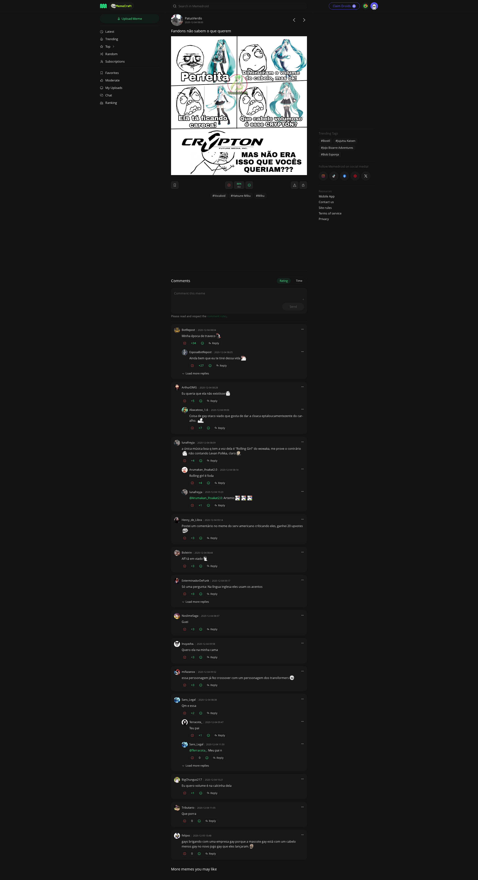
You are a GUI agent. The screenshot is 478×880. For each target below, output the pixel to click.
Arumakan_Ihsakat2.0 (203, 469)
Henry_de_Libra (192, 520)
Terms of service (330, 213)
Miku (261, 195)
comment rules (216, 316)
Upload (131, 18)
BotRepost (188, 330)
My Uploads (113, 88)
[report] (294, 185)
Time (299, 280)
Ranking (111, 103)
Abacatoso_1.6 (199, 410)
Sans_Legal (188, 699)
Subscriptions (115, 61)
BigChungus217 (192, 779)
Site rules (325, 208)
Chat (108, 95)
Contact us (326, 202)
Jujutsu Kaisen (346, 141)
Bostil (326, 141)
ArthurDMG (189, 387)
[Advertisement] (347, 70)
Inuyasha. (188, 644)
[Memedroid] (103, 6)
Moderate (112, 80)
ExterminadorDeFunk (195, 580)
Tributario (188, 807)
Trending (111, 39)
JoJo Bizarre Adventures (338, 147)
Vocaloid (219, 195)
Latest (109, 31)
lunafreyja (188, 442)
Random (111, 54)
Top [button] (108, 46)
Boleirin (187, 552)
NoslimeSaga (190, 615)
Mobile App (327, 196)
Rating (284, 280)
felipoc (186, 835)
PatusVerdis (193, 18)
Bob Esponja (331, 154)
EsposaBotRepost (200, 352)
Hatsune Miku (242, 195)
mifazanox (188, 672)
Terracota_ (196, 722)
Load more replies (197, 373)
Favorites (112, 73)
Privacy (324, 219)
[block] (303, 185)
